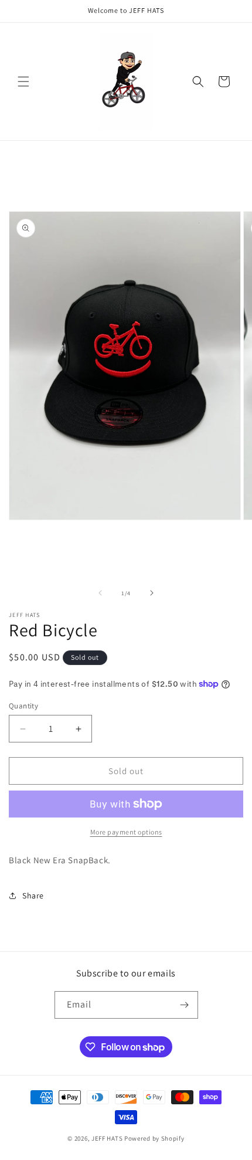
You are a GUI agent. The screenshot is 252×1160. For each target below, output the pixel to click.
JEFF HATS (106, 1138)
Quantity (23, 706)
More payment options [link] (126, 831)
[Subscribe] (184, 1005)
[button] (23, 81)
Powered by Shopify (154, 1138)
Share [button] (33, 895)
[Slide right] (152, 593)
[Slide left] (100, 593)
